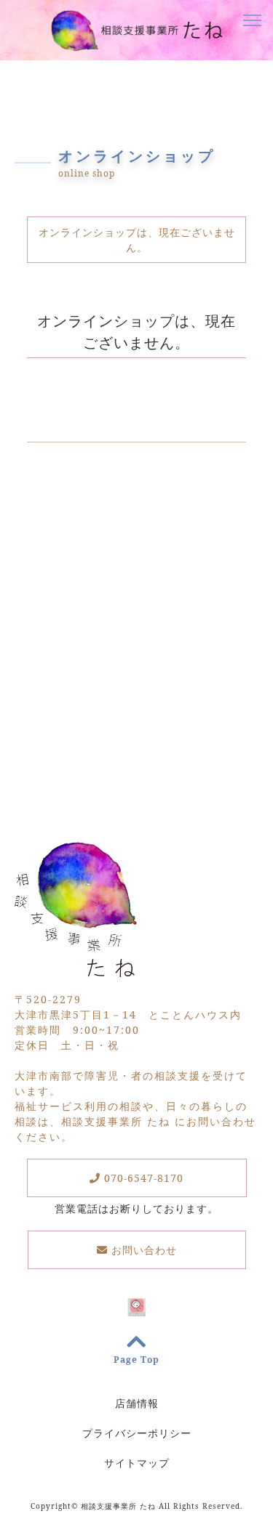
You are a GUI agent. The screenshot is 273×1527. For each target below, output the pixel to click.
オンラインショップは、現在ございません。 (137, 239)
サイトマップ (137, 1463)
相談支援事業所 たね (118, 1506)
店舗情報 (137, 1403)
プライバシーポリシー (136, 1433)
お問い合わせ (142, 1250)
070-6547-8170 (141, 1178)
